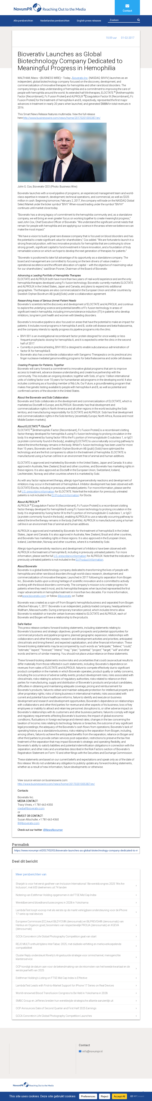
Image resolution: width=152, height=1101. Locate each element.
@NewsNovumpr (53, 829)
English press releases (89, 20)
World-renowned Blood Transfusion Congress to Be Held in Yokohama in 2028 (62, 993)
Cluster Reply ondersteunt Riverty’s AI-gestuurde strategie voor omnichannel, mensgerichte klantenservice (68, 957)
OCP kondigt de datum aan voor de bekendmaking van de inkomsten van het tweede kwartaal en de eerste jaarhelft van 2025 (73, 968)
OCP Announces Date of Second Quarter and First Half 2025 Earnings (56, 1008)
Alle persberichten (23, 20)
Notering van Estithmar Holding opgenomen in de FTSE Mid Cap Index (56, 895)
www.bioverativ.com (34, 595)
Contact (127, 10)
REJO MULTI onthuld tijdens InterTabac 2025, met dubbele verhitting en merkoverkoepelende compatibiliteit (68, 946)
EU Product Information (65, 495)
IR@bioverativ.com (28, 823)
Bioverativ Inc (80, 77)
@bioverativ (64, 595)
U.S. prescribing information (38, 491)
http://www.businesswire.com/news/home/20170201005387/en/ (61, 117)
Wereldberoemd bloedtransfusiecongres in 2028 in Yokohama (52, 902)
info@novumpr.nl (92, 1051)
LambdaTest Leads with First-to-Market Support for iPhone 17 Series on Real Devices (65, 985)
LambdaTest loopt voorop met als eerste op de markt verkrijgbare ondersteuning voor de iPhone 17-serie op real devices (71, 912)
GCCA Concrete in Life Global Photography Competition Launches (54, 1015)
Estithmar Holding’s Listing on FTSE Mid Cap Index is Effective (51, 977)
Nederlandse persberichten (55, 20)
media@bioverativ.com (31, 808)
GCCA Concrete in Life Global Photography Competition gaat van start (56, 936)
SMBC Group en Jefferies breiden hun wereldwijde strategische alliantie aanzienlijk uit (64, 1000)
